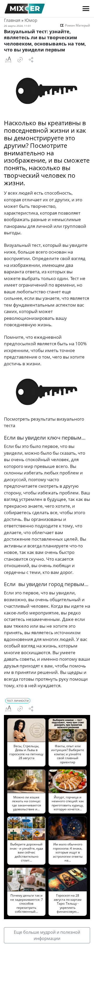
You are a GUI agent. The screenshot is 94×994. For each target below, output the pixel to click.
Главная (12, 20)
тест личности (18, 701)
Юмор (31, 20)
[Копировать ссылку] (20, 60)
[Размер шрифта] (8, 60)
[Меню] (86, 8)
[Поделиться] (31, 60)
